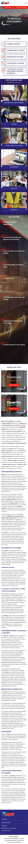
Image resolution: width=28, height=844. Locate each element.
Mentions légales (14, 836)
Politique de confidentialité (14, 842)
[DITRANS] (5, 3)
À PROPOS (4, 819)
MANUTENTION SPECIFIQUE (15, 57)
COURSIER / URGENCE (13, 44)
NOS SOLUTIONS (6, 822)
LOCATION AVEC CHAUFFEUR (15, 63)
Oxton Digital (20, 840)
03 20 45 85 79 (7, 830)
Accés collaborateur (21, 7)
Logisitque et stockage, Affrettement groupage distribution (15, 71)
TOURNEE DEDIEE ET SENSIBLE (16, 50)
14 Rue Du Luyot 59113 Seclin (10, 828)
